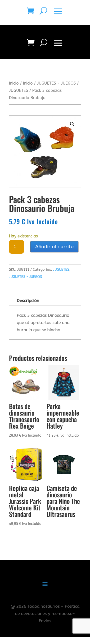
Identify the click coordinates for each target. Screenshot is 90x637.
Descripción (28, 300)
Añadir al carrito (54, 246)
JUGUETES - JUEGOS (56, 83)
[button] (72, 124)
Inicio (14, 83)
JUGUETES (18, 90)
